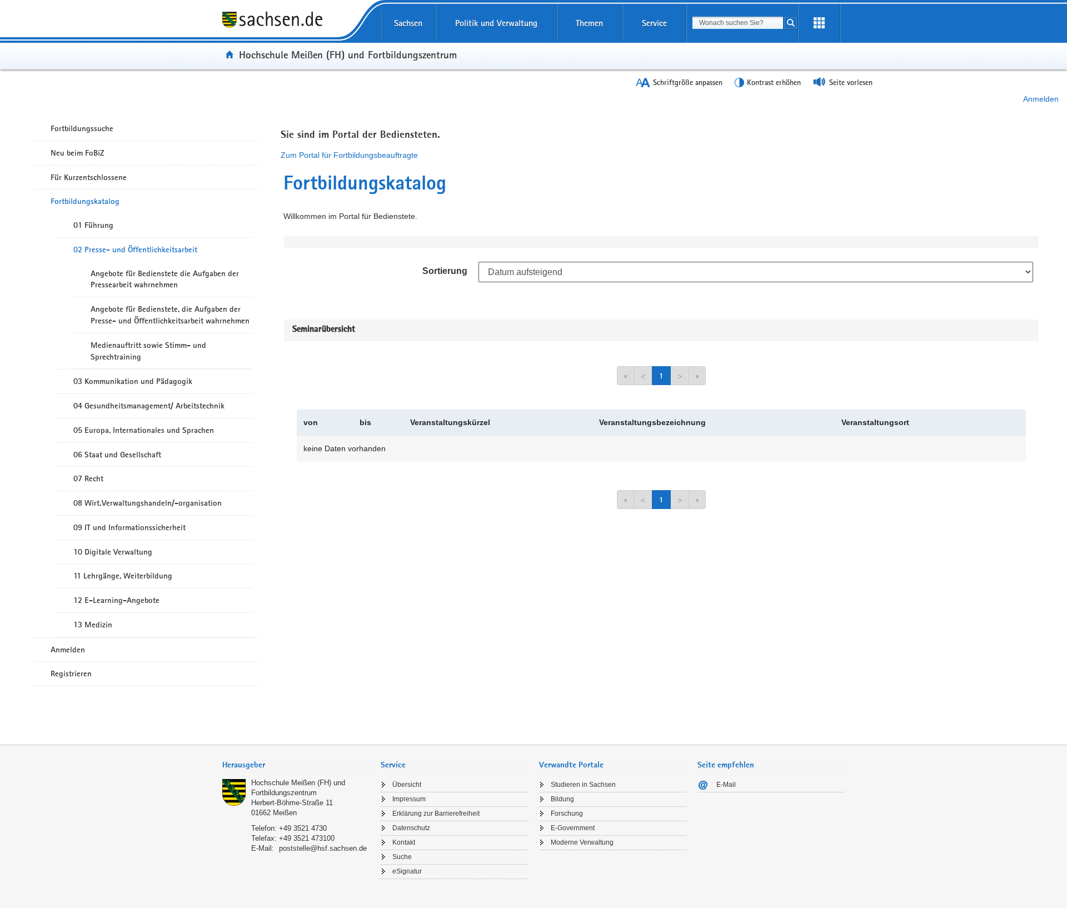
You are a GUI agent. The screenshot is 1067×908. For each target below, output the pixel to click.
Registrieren (71, 673)
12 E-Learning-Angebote (116, 600)
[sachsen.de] (296, 27)
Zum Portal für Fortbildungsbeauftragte (349, 155)
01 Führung (93, 225)
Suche (402, 857)
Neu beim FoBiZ (77, 153)
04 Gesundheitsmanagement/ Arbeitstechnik (149, 406)
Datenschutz (411, 828)
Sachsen (408, 23)
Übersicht (406, 785)
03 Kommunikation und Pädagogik (132, 381)
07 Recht (88, 478)
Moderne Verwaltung (582, 842)
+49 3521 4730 (303, 828)
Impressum (409, 799)
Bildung (562, 799)
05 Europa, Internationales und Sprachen (143, 430)
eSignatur (407, 871)
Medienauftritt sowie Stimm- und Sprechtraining (148, 351)
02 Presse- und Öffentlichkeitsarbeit (135, 250)
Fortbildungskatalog (85, 201)
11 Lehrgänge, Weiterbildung (122, 576)
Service (654, 23)
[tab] (296, 766)
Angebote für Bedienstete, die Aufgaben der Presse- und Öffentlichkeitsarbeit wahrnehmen (170, 315)
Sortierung (444, 271)
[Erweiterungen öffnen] (819, 23)
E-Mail (726, 785)
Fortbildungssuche (82, 128)
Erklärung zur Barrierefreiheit (436, 813)
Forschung (567, 813)
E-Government (573, 828)
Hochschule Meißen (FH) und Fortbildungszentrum (348, 54)
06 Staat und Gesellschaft (117, 455)
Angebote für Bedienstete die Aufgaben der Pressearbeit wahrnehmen (165, 279)
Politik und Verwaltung (496, 23)
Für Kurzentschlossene (89, 177)
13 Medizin (92, 625)
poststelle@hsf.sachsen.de (323, 848)
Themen (589, 23)
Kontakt (403, 842)
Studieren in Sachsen (583, 785)
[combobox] (738, 22)
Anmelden (1041, 98)
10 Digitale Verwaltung (112, 552)
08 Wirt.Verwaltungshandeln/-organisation (147, 503)
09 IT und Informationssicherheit (129, 527)
